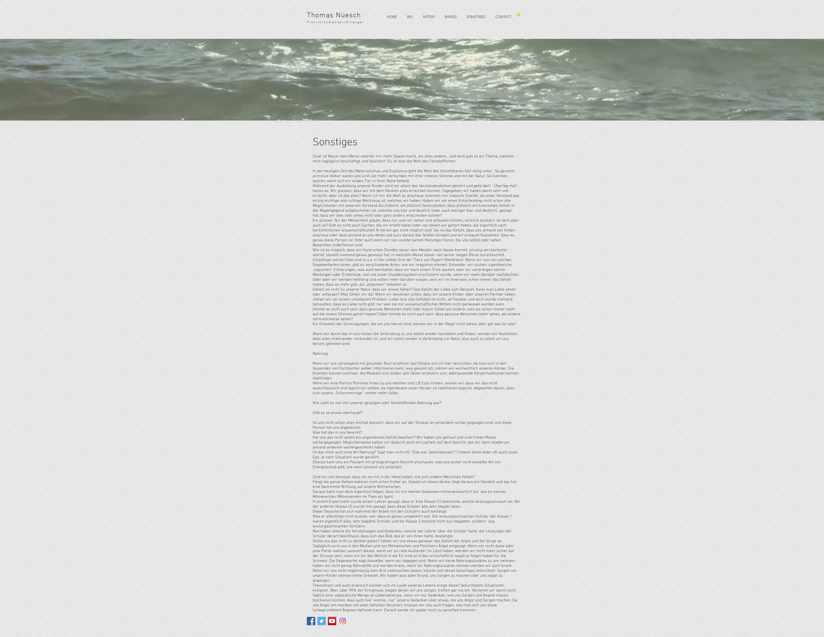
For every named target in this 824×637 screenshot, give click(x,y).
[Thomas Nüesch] (311, 621)
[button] (448, 17)
